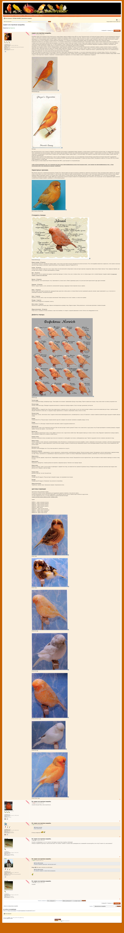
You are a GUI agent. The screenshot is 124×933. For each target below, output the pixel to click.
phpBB (9, 917)
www (33, 824)
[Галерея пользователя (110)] (7, 834)
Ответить (115, 30)
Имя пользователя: (7, 21)
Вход (41, 15)
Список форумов (18, 15)
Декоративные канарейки (27, 18)
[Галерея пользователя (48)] (7, 819)
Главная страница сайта (9, 15)
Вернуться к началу (119, 799)
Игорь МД (34, 840)
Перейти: (91, 906)
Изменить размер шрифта (119, 20)
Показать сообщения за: (42, 900)
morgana (34, 34)
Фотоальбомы (29, 15)
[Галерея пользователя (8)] (5, 877)
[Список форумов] (36, 8)
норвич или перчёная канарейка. (14, 25)
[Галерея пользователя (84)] (5, 51)
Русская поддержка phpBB (8, 918)
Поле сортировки (59, 900)
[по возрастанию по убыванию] (79, 900)
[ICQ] (5, 819)
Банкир (5, 801)
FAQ (24, 15)
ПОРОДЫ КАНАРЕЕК (17, 18)
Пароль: (29, 21)
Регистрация (36, 15)
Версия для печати (117, 20)
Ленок (34, 860)
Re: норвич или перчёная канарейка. (41, 801)
